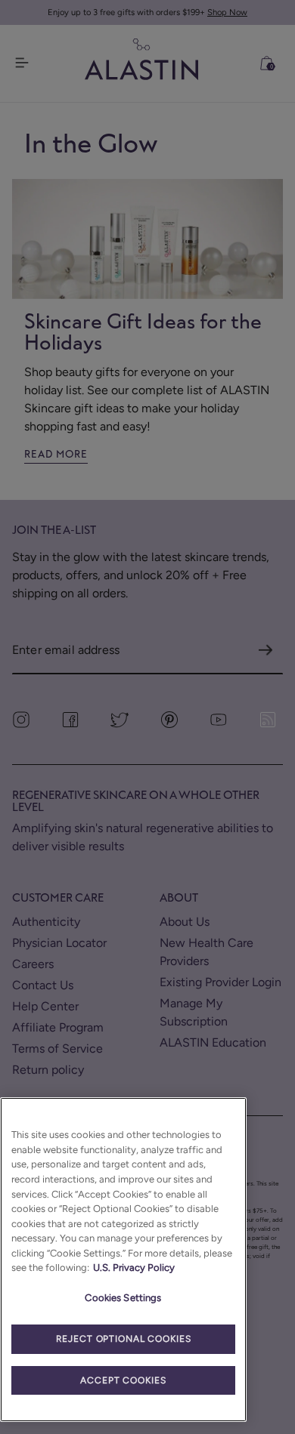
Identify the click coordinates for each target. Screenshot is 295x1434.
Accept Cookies (123, 1380)
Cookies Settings (123, 1297)
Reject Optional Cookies (123, 1339)
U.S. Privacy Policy (134, 1267)
